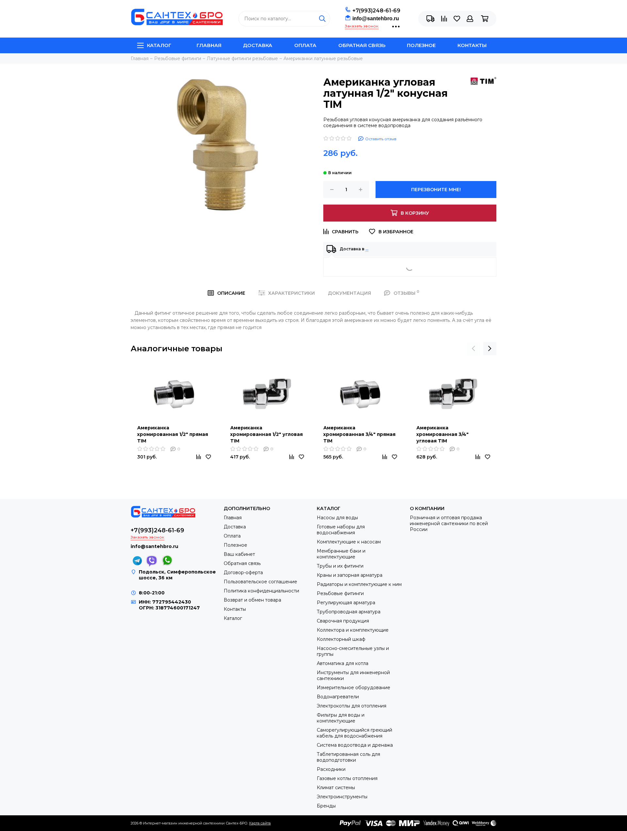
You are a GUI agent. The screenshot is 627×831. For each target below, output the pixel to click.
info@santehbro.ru (375, 18)
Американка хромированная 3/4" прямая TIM (359, 434)
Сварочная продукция (343, 621)
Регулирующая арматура (346, 603)
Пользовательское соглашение (260, 582)
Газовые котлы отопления (347, 778)
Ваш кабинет (239, 554)
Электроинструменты (342, 797)
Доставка (257, 45)
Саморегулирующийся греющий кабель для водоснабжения (354, 733)
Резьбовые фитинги (340, 593)
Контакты (472, 45)
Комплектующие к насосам (349, 542)
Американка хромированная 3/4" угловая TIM (442, 434)
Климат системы (336, 787)
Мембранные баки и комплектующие (341, 554)
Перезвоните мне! (436, 189)
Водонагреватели (338, 697)
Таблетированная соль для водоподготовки (348, 757)
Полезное (421, 45)
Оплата (305, 45)
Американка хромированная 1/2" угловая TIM (266, 434)
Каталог (159, 45)
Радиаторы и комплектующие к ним (359, 584)
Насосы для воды (337, 518)
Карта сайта (260, 823)
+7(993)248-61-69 (376, 11)
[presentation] (473, 348)
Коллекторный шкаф (341, 639)
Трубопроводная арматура (348, 612)
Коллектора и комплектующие (353, 630)
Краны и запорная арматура (349, 575)
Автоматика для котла (342, 663)
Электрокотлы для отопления (351, 706)
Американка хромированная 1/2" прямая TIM (172, 434)
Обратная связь (361, 45)
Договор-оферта (243, 572)
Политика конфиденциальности (261, 591)
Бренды (326, 806)
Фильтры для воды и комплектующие (340, 718)
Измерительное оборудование (353, 687)
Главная (209, 45)
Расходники (331, 769)
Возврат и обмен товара (252, 600)
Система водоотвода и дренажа (355, 745)
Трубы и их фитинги (340, 566)
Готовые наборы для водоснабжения (341, 530)
